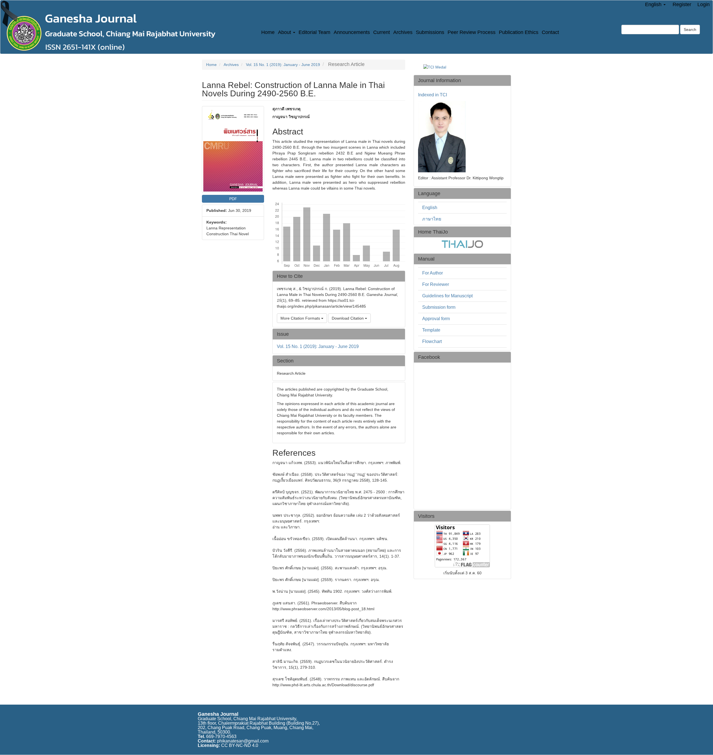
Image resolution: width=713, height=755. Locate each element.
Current (381, 32)
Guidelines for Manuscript (447, 295)
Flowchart (432, 341)
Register (682, 4)
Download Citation (348, 318)
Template (431, 330)
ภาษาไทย (431, 219)
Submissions (430, 32)
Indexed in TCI (432, 95)
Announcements (352, 32)
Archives (402, 32)
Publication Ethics (518, 32)
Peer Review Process (471, 32)
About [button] (285, 32)
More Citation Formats (300, 318)
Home (268, 32)
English (429, 207)
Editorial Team (314, 32)
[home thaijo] (462, 243)
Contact (550, 32)
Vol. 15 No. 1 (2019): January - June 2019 (283, 64)
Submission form (438, 307)
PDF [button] (233, 199)
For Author (432, 273)
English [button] (654, 4)
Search (690, 29)
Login (703, 4)
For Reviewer (435, 284)
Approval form (436, 318)
